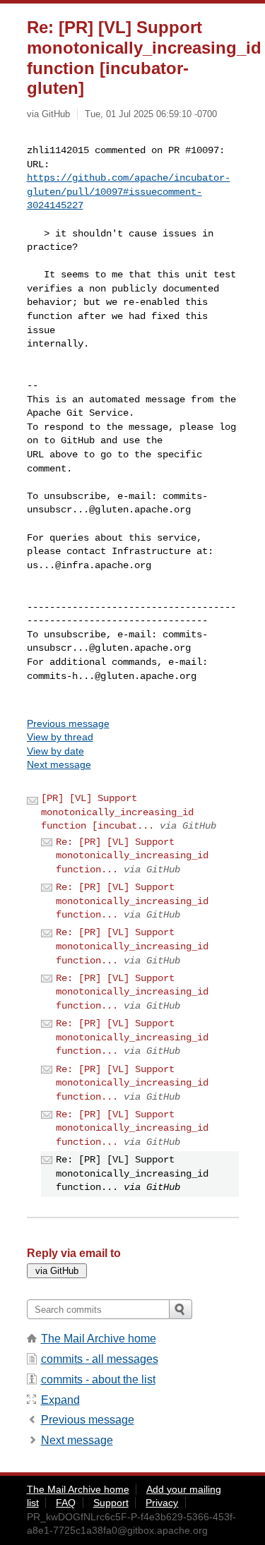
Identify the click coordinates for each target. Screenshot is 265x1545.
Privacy (162, 1502)
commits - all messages (99, 1359)
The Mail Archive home (98, 1339)
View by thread (60, 737)
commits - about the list (98, 1379)
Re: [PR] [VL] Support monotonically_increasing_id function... (132, 855)
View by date (55, 751)
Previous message (68, 723)
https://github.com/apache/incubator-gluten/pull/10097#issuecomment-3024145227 (128, 191)
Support (111, 1502)
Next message (59, 764)
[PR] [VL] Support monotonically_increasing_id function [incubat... (117, 812)
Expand (60, 1400)
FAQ (66, 1502)
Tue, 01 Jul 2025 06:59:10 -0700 (151, 114)
